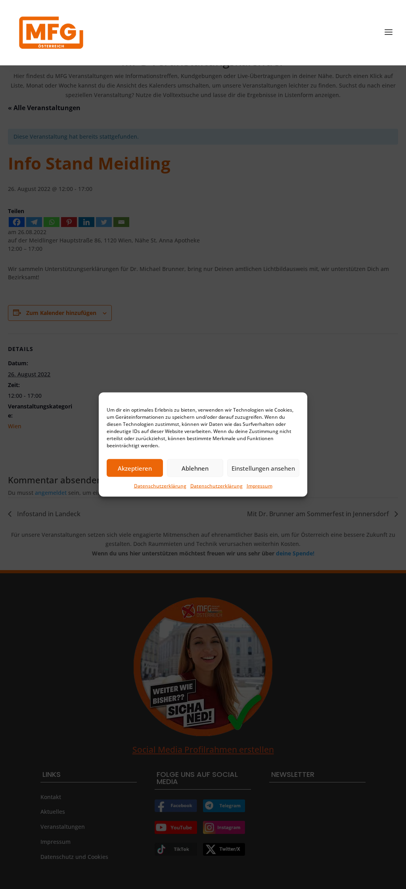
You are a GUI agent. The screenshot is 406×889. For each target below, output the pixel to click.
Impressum (259, 486)
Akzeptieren (135, 468)
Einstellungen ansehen (263, 468)
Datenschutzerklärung (160, 486)
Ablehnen (195, 468)
